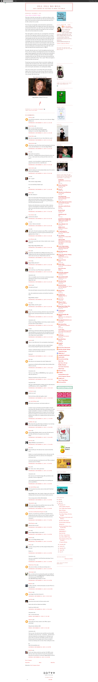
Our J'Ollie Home (62, 339)
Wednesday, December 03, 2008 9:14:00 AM (40, 264)
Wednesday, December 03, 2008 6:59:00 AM (40, 173)
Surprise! (60, 269)
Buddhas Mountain (62, 364)
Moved (59, 261)
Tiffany (30, 268)
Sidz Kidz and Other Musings (64, 349)
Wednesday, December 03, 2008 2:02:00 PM (40, 470)
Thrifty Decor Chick (32, 564)
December (62, 504)
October (61, 546)
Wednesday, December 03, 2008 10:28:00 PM (40, 589)
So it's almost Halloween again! (63, 232)
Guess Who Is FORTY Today (64, 537)
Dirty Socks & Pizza (62, 324)
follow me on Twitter (69, 558)
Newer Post (27, 662)
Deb (29, 151)
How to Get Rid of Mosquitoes (63, 203)
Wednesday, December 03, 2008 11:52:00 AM (41, 398)
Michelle (30, 537)
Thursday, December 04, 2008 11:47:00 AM (40, 609)
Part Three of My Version (64, 520)
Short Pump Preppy (62, 196)
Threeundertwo (31, 503)
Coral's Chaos (61, 329)
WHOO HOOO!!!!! (62, 531)
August (61, 550)
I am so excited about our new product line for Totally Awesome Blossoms (64, 331)
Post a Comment (28, 660)
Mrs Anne (30, 440)
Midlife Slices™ (61, 353)
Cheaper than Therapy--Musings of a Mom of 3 (65, 255)
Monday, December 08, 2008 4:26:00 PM (39, 657)
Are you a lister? (61, 193)
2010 (59, 499)
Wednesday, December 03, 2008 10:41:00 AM (41, 337)
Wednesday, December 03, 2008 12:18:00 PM (40, 427)
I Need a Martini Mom (62, 185)
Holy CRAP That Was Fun (63, 307)
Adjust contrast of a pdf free (63, 221)
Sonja (30, 466)
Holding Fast (61, 524)
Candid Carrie (61, 378)
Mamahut (30, 583)
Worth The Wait (62, 533)
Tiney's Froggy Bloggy (63, 380)
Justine (30, 544)
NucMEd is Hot (32, 421)
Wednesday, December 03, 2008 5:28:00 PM (40, 541)
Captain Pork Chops (62, 351)
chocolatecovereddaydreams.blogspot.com (37, 511)
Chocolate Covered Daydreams (64, 192)
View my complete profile (63, 43)
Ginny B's (60, 189)
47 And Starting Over (62, 231)
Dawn (30, 447)
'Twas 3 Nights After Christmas (65, 508)
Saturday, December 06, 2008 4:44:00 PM (40, 647)
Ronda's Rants (31, 126)
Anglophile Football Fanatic (64, 355)
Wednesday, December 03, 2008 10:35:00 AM (41, 325)
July (60, 552)
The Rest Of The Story (63, 512)
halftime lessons (61, 227)
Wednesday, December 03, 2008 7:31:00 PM (40, 561)
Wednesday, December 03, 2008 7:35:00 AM (40, 211)
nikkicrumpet (31, 572)
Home (40, 662)
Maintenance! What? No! (62, 295)
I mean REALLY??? (62, 282)
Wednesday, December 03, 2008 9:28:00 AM (40, 271)
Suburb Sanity (61, 368)
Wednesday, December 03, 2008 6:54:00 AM (40, 164)
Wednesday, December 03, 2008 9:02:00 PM (40, 580)
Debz (30, 359)
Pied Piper (60, 340)
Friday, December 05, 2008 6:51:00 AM (39, 616)
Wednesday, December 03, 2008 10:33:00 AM (41, 316)
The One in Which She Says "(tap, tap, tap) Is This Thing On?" (65, 287)
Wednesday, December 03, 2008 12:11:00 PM (40, 418)
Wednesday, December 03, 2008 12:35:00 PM (40, 444)
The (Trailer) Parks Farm (63, 366)
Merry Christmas (62, 510)
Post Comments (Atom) (35, 665)
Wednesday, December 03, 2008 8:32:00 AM (40, 236)
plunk (50, 679)
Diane (30, 250)
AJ (29, 328)
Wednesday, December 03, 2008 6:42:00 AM (40, 140)
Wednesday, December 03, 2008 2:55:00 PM (40, 508)
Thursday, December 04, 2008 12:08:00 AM (40, 596)
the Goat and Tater (62, 382)
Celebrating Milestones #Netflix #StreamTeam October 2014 (63, 248)
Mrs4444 (30, 650)
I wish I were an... (61, 321)
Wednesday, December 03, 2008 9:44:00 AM (40, 282)
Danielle (30, 285)
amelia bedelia (31, 168)
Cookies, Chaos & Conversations (65, 201)
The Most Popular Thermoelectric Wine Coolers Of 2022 (64, 198)
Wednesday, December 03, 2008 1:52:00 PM (40, 463)
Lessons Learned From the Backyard (64, 265)
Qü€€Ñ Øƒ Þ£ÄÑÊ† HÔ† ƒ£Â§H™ (63, 315)
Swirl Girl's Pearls (62, 285)
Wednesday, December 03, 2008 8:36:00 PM (40, 568)
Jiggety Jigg (60, 361)
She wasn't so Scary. (61, 186)
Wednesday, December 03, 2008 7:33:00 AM (40, 189)
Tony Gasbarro (31, 214)
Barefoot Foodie (61, 210)
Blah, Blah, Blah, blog (62, 251)
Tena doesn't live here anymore (63, 336)
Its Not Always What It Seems (64, 347)
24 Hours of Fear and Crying (63, 256)
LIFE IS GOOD (61, 239)
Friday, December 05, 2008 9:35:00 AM (39, 628)
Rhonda (30, 192)
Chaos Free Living (62, 281)
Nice (59, 215)
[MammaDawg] (62, 493)
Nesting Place (61, 179)
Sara (29, 229)
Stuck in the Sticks (62, 370)
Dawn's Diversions (62, 268)
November (62, 544)
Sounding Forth (61, 294)
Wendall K (60, 343)
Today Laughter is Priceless (64, 506)
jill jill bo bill (49, 6)
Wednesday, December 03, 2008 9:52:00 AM (40, 306)
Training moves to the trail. (63, 228)
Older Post (53, 662)
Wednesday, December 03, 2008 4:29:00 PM (40, 527)
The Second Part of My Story (64, 522)
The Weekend (61, 529)
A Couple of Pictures (63, 542)
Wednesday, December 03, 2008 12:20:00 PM (40, 437)
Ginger (30, 430)
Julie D (30, 260)
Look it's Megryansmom (63, 246)
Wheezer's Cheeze (62, 302)
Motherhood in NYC (62, 214)
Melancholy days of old (62, 277)
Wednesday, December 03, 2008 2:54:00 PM (40, 499)
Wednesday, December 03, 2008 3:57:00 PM (40, 520)
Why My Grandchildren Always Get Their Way (65, 527)
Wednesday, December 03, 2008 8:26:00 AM (40, 225)
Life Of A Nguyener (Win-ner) (64, 376)
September (62, 548)
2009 (59, 501)
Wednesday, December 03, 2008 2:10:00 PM (40, 483)
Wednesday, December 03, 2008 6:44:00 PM (40, 553)
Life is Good (60, 299)
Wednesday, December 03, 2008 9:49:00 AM (40, 299)
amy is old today (33, 110)
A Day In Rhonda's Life (63, 224)
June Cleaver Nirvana (62, 363)
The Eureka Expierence (62, 273)
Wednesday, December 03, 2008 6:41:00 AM (40, 122)
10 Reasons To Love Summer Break (64, 236)
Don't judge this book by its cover (65, 320)
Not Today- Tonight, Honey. (64, 535)
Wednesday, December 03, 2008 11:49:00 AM (41, 367)
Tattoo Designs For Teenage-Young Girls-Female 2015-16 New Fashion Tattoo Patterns (64, 242)
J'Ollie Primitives (32, 523)
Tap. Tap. (60, 207)
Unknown (30, 117)
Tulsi (29, 302)
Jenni (30, 530)
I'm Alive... (60, 291)
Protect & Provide (62, 260)
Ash (29, 176)
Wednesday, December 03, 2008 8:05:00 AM (40, 218)
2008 (59, 503)
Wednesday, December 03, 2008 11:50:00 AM (41, 388)
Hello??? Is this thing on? (62, 303)
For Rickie (60, 372)
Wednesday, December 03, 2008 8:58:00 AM (40, 257)
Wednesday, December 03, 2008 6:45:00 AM (40, 148)
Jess (29, 222)
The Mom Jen (31, 391)
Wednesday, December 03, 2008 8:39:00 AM (40, 247)
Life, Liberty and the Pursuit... (64, 206)
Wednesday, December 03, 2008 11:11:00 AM (41, 356)
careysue (30, 340)
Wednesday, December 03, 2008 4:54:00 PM (40, 534)
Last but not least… (61, 311)
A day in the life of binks (63, 276)
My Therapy (60, 335)
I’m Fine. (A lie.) (61, 211)
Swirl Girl (30, 599)
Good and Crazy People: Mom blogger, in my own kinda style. (64, 219)
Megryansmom (31, 143)
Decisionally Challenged (63, 272)
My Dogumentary (62, 310)
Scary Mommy (31, 239)
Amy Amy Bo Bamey (33, 401)
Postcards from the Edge (63, 359)
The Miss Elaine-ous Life (63, 374)
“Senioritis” (60, 344)
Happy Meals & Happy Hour (64, 306)
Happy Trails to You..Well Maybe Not (64, 316)
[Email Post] (44, 109)
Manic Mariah (61, 290)
